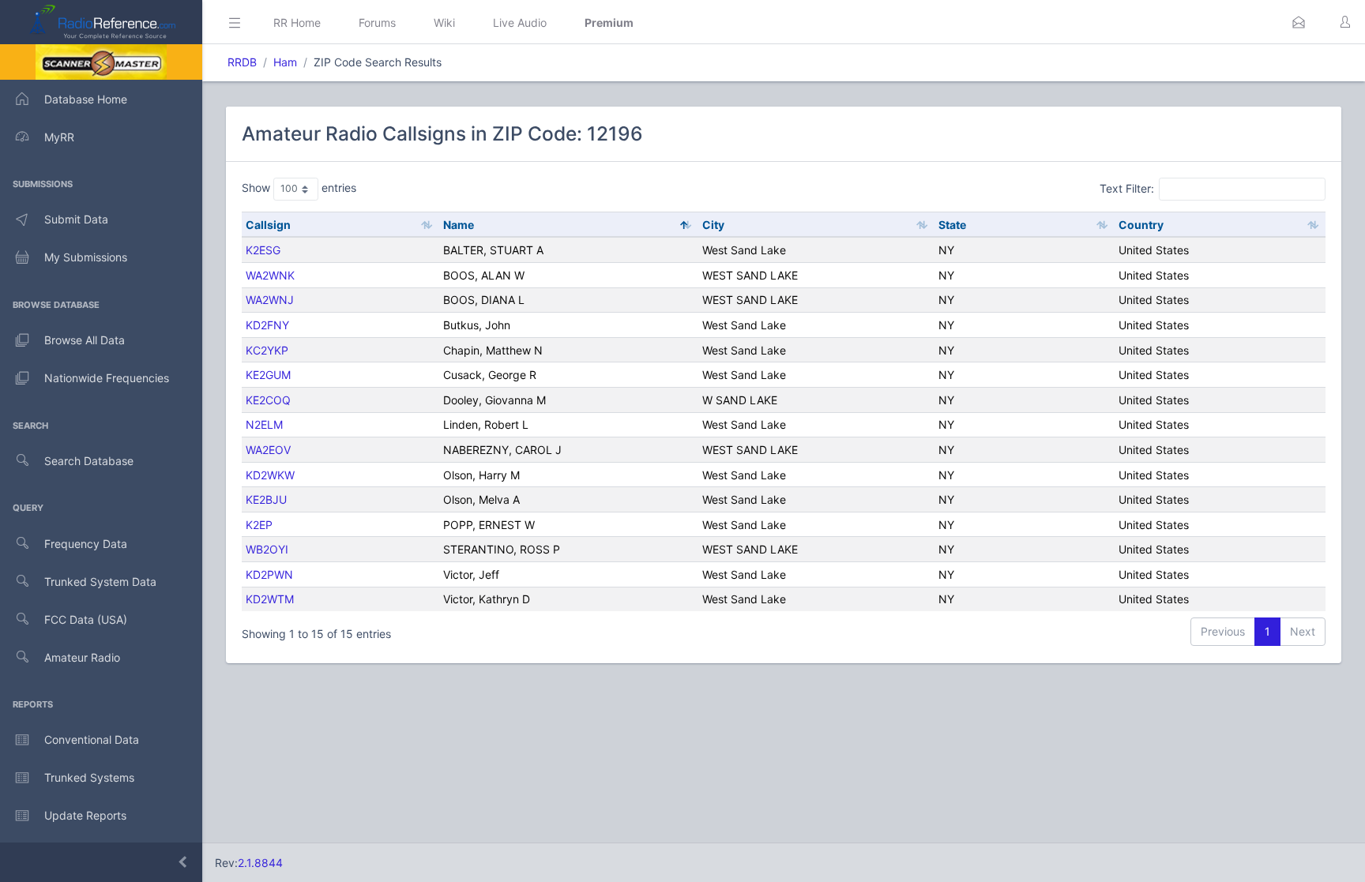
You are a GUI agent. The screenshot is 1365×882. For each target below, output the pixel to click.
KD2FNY (267, 325)
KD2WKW (270, 475)
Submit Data (76, 219)
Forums (377, 22)
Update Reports (85, 815)
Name (458, 224)
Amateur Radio (82, 657)
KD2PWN (269, 574)
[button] (1298, 22)
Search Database (88, 460)
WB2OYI (267, 549)
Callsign (268, 224)
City (713, 224)
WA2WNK (270, 275)
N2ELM (264, 424)
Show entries (299, 187)
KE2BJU (266, 499)
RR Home (297, 22)
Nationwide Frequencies (106, 378)
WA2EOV (268, 449)
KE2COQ (268, 400)
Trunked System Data (100, 581)
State (952, 224)
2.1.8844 (260, 862)
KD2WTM (270, 599)
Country (1141, 224)
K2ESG (263, 250)
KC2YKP (267, 350)
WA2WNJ (270, 299)
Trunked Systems (89, 777)
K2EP (259, 524)
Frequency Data (85, 543)
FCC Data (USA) (85, 619)
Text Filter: (1127, 188)
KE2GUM (268, 374)
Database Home (85, 99)
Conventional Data (91, 739)
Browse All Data (84, 340)
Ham (285, 62)
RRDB (242, 62)
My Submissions (85, 257)
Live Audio (520, 22)
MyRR (59, 137)
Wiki (444, 22)
